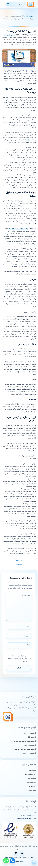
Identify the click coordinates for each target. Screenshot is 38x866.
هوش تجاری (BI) (9, 35)
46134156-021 (26, 816)
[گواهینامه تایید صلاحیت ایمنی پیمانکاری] (24, 741)
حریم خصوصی (19, 861)
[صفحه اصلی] (32, 770)
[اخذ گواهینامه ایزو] (30, 774)
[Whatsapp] (6, 860)
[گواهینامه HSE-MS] (30, 745)
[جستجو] (8, 4)
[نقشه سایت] (32, 790)
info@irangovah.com (24, 819)
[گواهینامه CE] (32, 737)
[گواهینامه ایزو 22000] (29, 753)
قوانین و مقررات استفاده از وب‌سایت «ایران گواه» (19, 858)
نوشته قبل (19, 560)
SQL (28, 140)
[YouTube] (22, 853)
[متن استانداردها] (31, 782)
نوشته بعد (19, 564)
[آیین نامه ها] (32, 786)
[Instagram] (16, 853)
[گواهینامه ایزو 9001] (30, 733)
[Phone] (12, 860)
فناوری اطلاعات (28, 16)
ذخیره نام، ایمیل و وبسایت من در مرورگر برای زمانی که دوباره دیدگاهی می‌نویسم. (17, 659)
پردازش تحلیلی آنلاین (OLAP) (18, 228)
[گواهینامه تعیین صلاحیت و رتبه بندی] (25, 749)
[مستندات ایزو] (32, 778)
